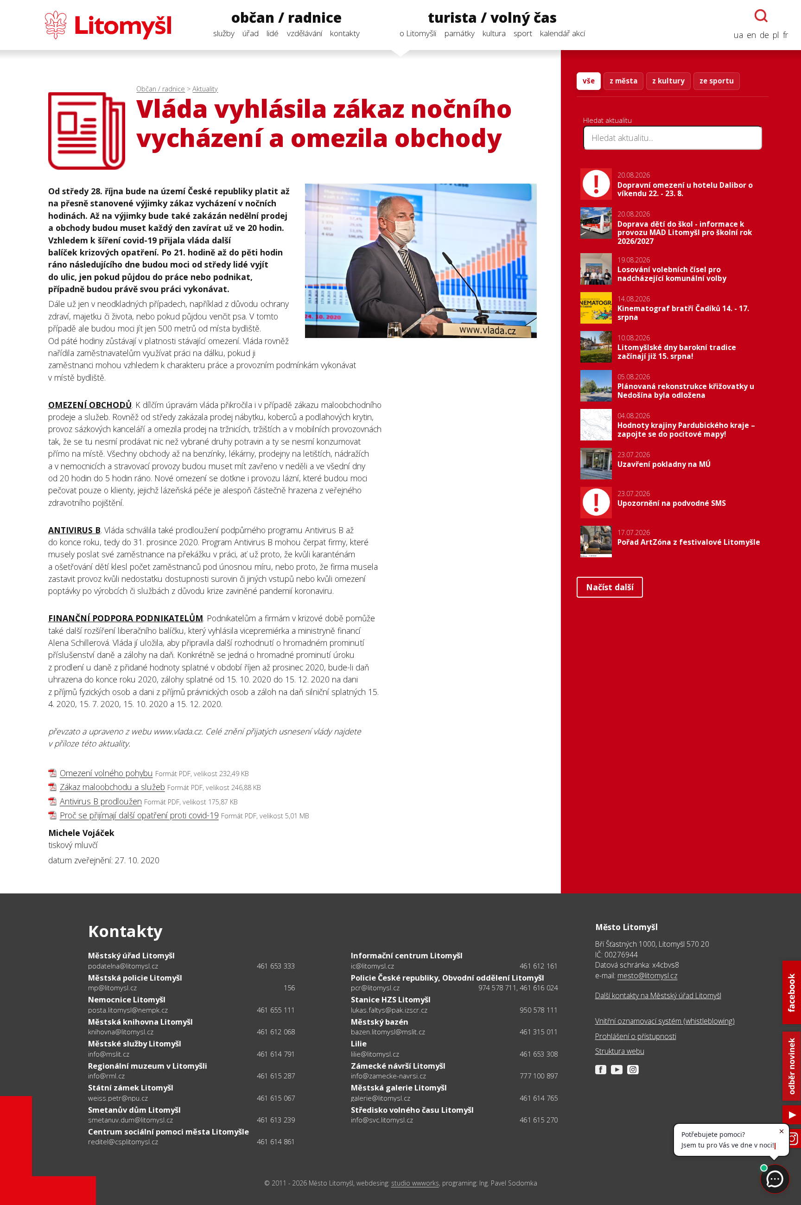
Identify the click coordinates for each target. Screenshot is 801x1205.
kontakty (345, 33)
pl (776, 34)
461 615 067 (276, 1098)
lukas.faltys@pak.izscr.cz (389, 1010)
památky (460, 33)
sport (523, 33)
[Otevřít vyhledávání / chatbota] (761, 15)
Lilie (359, 1043)
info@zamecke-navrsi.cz (388, 1075)
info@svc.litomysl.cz (382, 1119)
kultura (494, 33)
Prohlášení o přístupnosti (635, 1036)
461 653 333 (276, 965)
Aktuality (205, 88)
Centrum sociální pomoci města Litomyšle (168, 1131)
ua (738, 34)
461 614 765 (539, 1098)
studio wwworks (415, 1183)
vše (589, 80)
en (751, 34)
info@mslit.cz (108, 1054)
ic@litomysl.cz (372, 965)
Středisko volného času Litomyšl (412, 1109)
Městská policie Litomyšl (135, 977)
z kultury (668, 80)
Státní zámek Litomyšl (130, 1087)
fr (785, 34)
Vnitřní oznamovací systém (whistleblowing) (665, 1021)
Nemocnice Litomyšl (126, 999)
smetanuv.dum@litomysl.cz (130, 1119)
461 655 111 (276, 1009)
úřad (250, 33)
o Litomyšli (418, 33)
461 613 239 (276, 1119)
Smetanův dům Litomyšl (134, 1109)
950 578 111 (539, 1009)
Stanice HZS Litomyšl (391, 999)
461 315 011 (539, 1031)
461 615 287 (276, 1075)
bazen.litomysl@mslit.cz (388, 1031)
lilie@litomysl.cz (375, 1054)
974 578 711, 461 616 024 (518, 987)
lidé (273, 33)
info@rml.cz (106, 1075)
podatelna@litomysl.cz (123, 965)
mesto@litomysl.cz (647, 975)
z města (623, 80)
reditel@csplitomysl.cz (123, 1141)
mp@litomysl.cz (112, 987)
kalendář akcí (562, 33)
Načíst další (610, 587)
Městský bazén (379, 1021)
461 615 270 (539, 1119)
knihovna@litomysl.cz (120, 1031)
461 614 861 (276, 1141)
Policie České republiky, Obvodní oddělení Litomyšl (447, 977)
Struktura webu (619, 1051)
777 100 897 (539, 1075)
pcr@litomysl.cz (375, 987)
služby (224, 33)
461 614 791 (276, 1053)
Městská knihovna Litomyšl (140, 1021)
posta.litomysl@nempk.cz (128, 1010)
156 (289, 987)
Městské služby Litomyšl (134, 1043)
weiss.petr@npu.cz (118, 1098)
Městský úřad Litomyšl (131, 955)
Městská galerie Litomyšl (399, 1087)
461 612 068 (276, 1031)
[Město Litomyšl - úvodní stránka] (92, 25)
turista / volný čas (492, 18)
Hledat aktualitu (607, 120)
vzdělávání (304, 33)
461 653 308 (539, 1053)
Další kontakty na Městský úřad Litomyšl (658, 995)
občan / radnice (286, 18)
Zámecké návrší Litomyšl (398, 1065)
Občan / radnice (160, 88)
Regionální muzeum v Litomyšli (147, 1065)
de (764, 34)
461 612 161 (539, 965)
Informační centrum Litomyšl (407, 955)
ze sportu (716, 80)
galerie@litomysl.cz (380, 1098)
